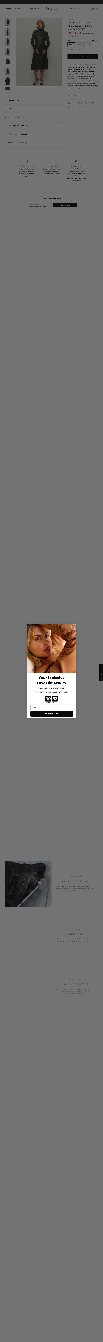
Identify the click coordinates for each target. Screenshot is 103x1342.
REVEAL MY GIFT (51, 714)
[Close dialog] (73, 627)
